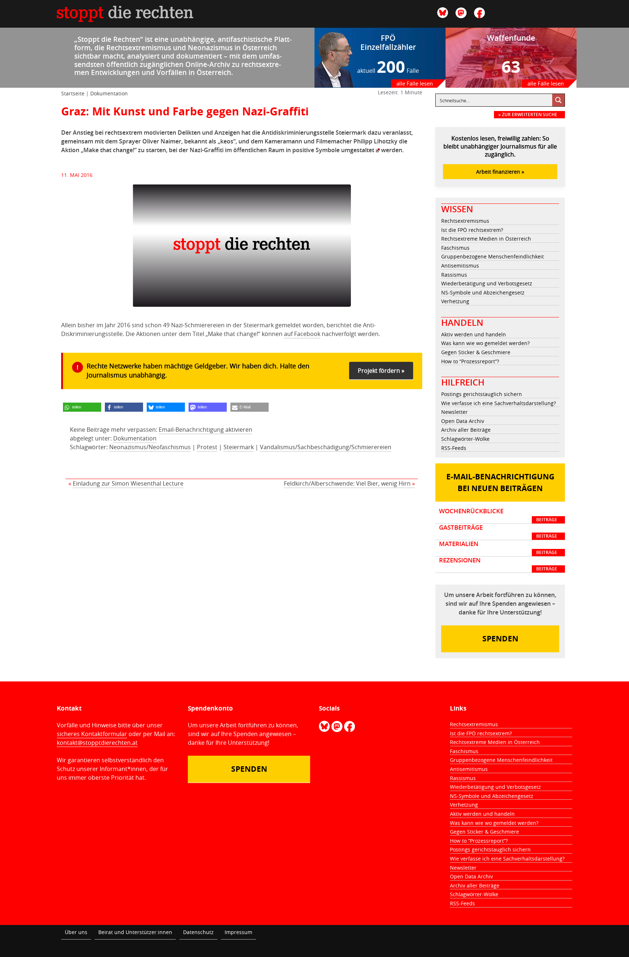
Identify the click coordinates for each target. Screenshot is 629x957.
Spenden (500, 638)
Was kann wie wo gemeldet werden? (485, 343)
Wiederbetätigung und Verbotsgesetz (486, 283)
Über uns (76, 932)
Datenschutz (198, 932)
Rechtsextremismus (465, 220)
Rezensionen (498, 564)
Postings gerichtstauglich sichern (481, 394)
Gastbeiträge (498, 531)
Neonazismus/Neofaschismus (150, 447)
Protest (207, 447)
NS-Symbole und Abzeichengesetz (483, 292)
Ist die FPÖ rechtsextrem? (472, 229)
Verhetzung (455, 301)
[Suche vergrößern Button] (558, 100)
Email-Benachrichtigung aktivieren (205, 430)
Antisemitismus (460, 265)
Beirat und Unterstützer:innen (135, 932)
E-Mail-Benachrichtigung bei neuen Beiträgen (500, 482)
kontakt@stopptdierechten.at (97, 743)
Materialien (498, 547)
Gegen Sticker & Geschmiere (475, 352)
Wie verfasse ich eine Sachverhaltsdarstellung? (498, 403)
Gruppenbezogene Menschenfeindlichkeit (492, 256)
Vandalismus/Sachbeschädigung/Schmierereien (325, 447)
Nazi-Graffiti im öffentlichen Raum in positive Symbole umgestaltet (282, 150)
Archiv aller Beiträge (466, 429)
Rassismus (454, 274)
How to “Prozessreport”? (470, 361)
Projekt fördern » (381, 371)
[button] (82, 407)
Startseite (72, 93)
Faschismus (455, 247)
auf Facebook (302, 334)
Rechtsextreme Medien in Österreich (486, 238)
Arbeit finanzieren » (500, 171)
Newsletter (454, 411)
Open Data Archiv (462, 421)
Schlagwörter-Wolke (465, 438)
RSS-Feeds (453, 447)
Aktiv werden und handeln (473, 334)
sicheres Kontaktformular (92, 734)
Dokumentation (109, 93)
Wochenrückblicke (498, 515)
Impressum (238, 932)
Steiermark (238, 447)
